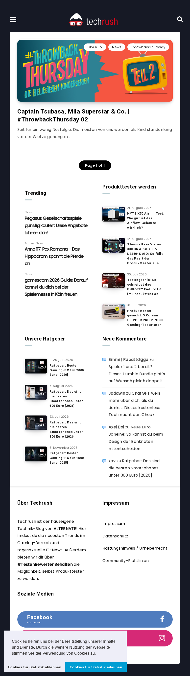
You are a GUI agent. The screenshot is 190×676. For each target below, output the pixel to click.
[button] (97, 653)
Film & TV (95, 47)
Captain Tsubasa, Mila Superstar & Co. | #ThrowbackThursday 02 (73, 115)
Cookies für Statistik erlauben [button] (96, 667)
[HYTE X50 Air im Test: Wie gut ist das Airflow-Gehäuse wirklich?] (113, 214)
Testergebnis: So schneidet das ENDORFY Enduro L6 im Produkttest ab (144, 287)
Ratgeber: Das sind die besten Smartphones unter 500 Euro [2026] (66, 399)
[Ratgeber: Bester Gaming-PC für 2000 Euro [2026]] (36, 366)
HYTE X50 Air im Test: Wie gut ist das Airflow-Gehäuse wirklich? (146, 220)
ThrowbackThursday (148, 47)
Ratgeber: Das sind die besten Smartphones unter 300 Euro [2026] (66, 429)
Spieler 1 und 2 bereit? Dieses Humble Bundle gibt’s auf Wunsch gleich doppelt (137, 374)
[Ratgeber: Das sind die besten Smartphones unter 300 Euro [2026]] (36, 422)
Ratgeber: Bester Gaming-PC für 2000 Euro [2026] (66, 370)
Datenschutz (115, 536)
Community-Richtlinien (125, 560)
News (116, 47)
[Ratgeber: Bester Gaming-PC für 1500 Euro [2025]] (36, 454)
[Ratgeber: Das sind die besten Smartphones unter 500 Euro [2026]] (36, 392)
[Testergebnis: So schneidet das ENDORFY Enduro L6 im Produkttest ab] (113, 280)
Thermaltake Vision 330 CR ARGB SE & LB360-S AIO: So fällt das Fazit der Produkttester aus (145, 253)
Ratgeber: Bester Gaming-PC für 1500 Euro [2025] (66, 457)
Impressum (113, 523)
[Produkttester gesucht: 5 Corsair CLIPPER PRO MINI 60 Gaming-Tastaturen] (113, 311)
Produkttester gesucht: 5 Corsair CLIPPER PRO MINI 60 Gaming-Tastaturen (145, 318)
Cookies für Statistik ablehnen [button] (34, 667)
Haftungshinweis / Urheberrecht (134, 548)
